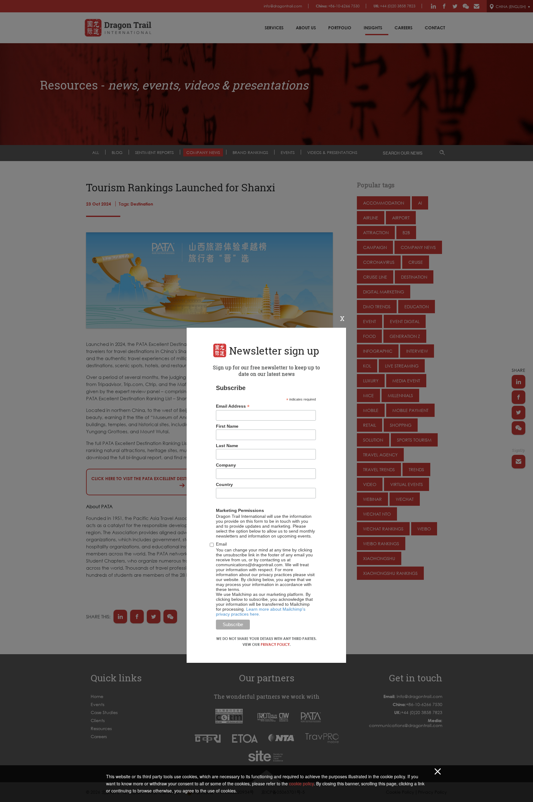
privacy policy (275, 644)
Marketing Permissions (240, 510)
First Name (227, 426)
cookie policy (301, 783)
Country (224, 484)
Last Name (227, 445)
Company (226, 465)
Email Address (233, 406)
